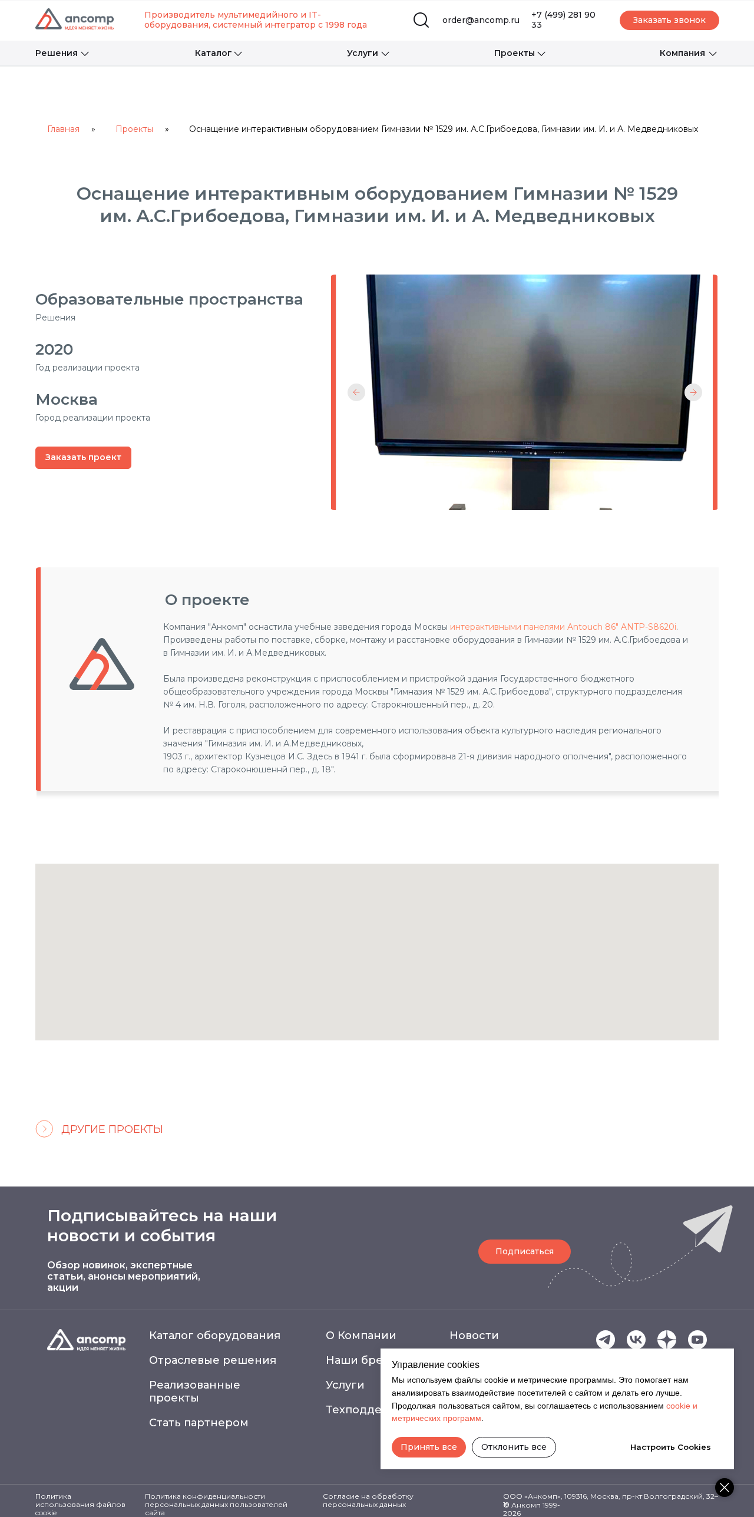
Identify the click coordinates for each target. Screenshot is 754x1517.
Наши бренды (366, 1360)
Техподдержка (368, 1409)
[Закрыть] (724, 1487)
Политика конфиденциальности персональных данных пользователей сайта (216, 1504)
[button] (669, 20)
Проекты (134, 129)
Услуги (345, 1385)
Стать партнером (199, 1422)
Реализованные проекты (194, 1391)
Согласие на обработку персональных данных (368, 1500)
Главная (63, 129)
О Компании (361, 1335)
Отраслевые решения (212, 1360)
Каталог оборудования (214, 1335)
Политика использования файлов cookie (80, 1504)
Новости (474, 1335)
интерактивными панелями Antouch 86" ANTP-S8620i (563, 627)
